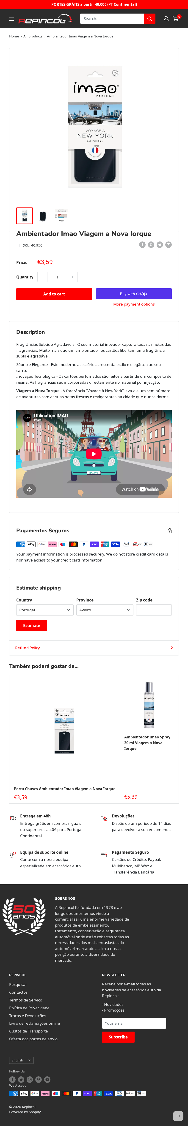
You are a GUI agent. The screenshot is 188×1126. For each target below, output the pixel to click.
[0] (175, 18)
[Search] (149, 19)
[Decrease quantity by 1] (42, 277)
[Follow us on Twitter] (21, 1079)
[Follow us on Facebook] (12, 1079)
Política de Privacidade (29, 1007)
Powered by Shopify (25, 1111)
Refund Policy (27, 647)
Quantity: (25, 277)
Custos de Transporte (28, 1031)
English (17, 1060)
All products (32, 36)
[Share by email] (168, 244)
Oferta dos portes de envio (33, 1038)
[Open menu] (11, 19)
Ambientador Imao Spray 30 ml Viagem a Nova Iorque (147, 743)
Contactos (18, 992)
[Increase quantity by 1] (72, 277)
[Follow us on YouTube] (47, 1079)
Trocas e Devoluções (27, 1015)
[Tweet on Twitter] (160, 244)
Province (85, 600)
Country (24, 600)
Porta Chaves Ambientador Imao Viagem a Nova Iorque (64, 788)
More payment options (134, 304)
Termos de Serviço (25, 1000)
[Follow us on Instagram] (30, 1079)
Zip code (144, 600)
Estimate (31, 625)
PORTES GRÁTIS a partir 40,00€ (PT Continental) (94, 4)
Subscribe (118, 1037)
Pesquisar (18, 984)
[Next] (179, 739)
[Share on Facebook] (142, 244)
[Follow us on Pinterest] (38, 1079)
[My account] (166, 18)
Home (14, 36)
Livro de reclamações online (34, 1023)
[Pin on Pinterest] (151, 244)
